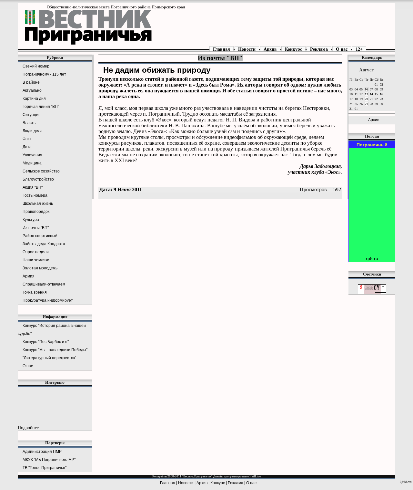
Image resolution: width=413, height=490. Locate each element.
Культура (31, 219)
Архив (270, 49)
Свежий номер (36, 66)
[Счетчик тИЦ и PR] (372, 292)
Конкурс (293, 49)
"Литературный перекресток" (49, 358)
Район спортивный (40, 236)
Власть (29, 122)
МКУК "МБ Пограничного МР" (49, 459)
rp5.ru (372, 258)
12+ (359, 49)
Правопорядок (36, 211)
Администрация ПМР (42, 451)
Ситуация (32, 114)
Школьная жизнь (38, 203)
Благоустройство (38, 179)
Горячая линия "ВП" (41, 106)
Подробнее (28, 427)
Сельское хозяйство (41, 171)
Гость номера (35, 195)
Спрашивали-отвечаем (44, 284)
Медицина (32, 163)
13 (366, 94)
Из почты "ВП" (36, 227)
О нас (342, 49)
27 (366, 104)
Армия (29, 276)
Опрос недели (36, 252)
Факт (27, 139)
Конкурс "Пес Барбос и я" (46, 341)
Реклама (319, 49)
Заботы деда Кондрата (44, 244)
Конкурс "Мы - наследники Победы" (55, 350)
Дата (27, 147)
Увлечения (32, 155)
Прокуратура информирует (48, 300)
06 (366, 89)
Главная (221, 49)
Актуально (32, 90)
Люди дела (33, 131)
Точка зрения (35, 292)
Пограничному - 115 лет (44, 74)
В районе (31, 82)
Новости (247, 49)
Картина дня (34, 98)
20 (366, 99)
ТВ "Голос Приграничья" (44, 467)
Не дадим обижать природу (156, 70)
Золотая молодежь (40, 268)
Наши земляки (36, 260)
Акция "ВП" (33, 187)
